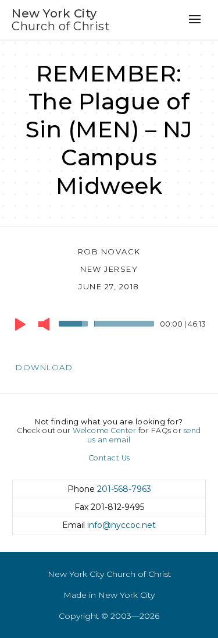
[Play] (20, 324)
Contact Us (109, 457)
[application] (109, 326)
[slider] (75, 322)
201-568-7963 (124, 489)
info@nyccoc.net (121, 525)
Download (44, 367)
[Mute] (43, 324)
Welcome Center (104, 430)
